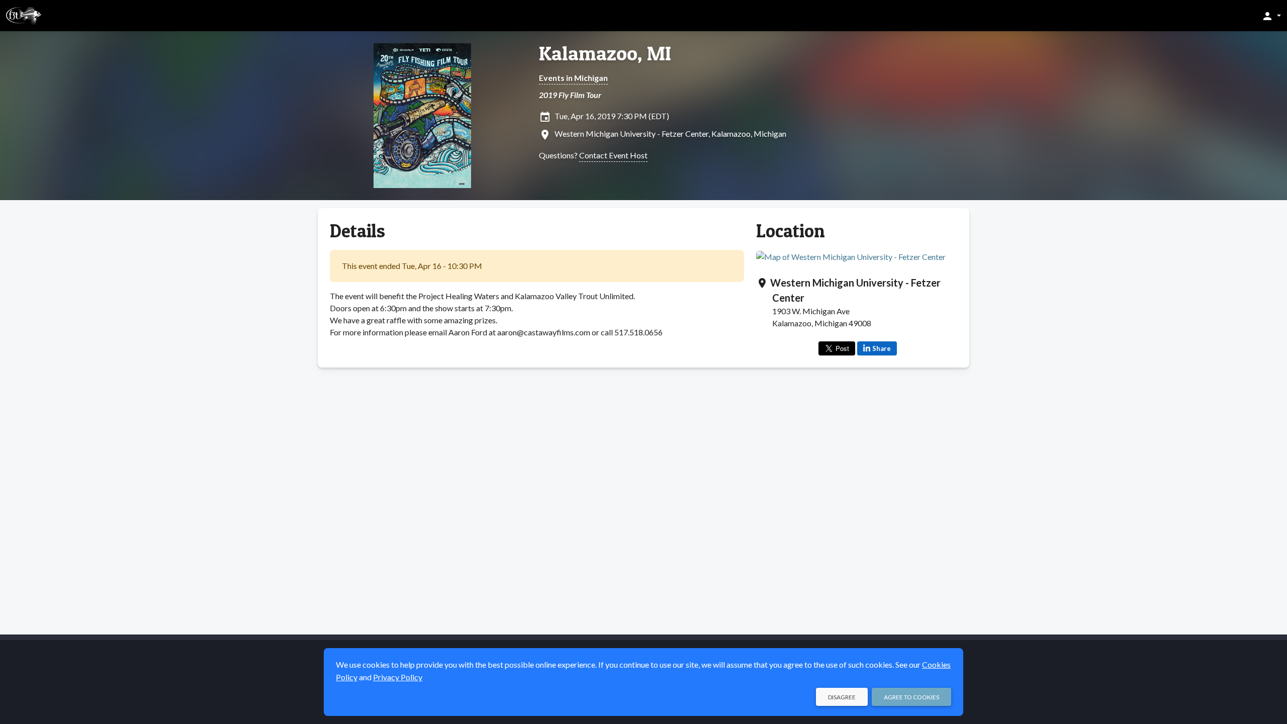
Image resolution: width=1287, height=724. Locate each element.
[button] (1271, 15)
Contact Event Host (613, 155)
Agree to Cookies (911, 697)
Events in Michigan (573, 77)
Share (881, 348)
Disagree (842, 697)
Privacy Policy (397, 677)
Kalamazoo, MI (605, 53)
